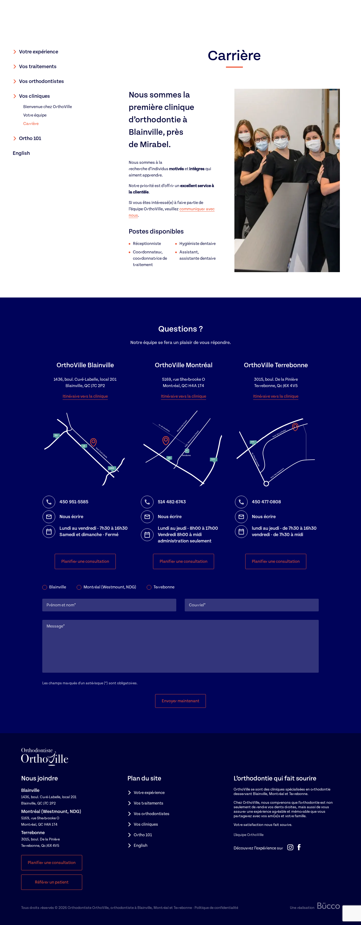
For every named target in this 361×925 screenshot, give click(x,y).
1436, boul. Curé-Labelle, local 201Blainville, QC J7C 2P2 (85, 382)
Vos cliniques (34, 96)
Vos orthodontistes (41, 81)
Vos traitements (38, 66)
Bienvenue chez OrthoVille (47, 106)
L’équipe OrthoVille (248, 835)
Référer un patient (51, 882)
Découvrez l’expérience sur (258, 848)
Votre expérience (38, 52)
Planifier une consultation (85, 561)
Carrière (31, 123)
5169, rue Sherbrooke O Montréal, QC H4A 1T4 (183, 382)
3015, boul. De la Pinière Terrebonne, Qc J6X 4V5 (276, 382)
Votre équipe (35, 115)
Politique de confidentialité (216, 908)
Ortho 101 (30, 138)
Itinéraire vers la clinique (85, 396)
